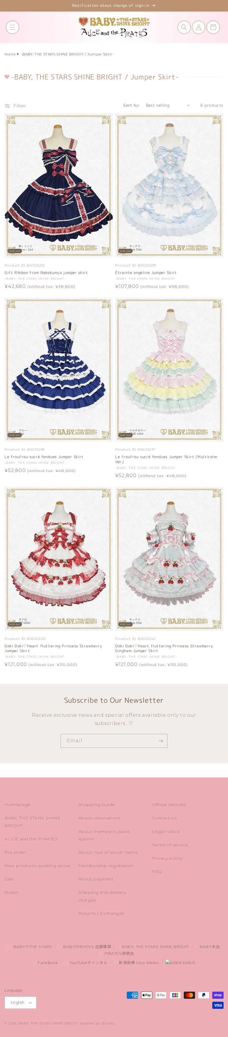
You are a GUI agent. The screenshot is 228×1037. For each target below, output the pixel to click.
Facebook (47, 962)
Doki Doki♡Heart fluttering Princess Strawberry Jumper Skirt (53, 648)
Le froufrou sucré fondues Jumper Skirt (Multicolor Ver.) (166, 459)
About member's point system (104, 835)
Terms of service (170, 845)
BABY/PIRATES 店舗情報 (86, 946)
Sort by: (131, 105)
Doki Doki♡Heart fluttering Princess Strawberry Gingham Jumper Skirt (164, 648)
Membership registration (106, 865)
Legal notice (166, 831)
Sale (9, 879)
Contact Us (164, 818)
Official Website (169, 804)
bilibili (188, 962)
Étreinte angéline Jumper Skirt (146, 272)
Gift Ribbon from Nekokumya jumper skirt (46, 272)
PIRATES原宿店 (119, 953)
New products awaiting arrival (37, 865)
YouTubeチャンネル (87, 962)
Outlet (11, 892)
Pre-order (15, 852)
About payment (96, 879)
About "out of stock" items (108, 852)
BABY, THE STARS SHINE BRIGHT (32, 821)
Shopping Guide (96, 804)
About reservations (99, 818)
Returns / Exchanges (101, 913)
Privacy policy (167, 858)
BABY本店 (209, 946)
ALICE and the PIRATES (31, 839)
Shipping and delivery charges (102, 896)
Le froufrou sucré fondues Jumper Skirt (44, 456)
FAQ (157, 871)
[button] (12, 27)
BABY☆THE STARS (32, 946)
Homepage (17, 804)
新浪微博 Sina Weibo (138, 962)
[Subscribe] (160, 741)
